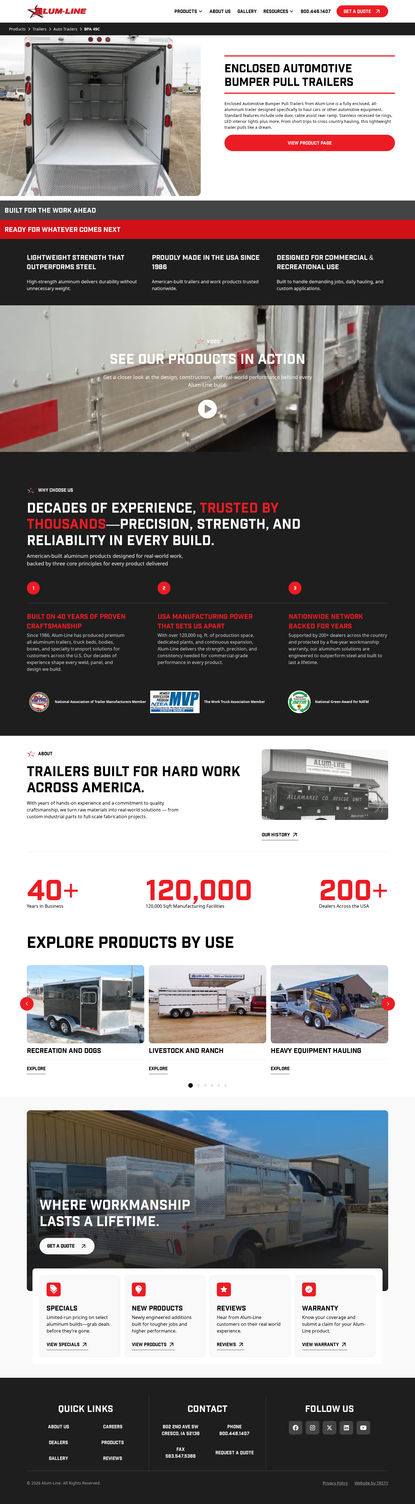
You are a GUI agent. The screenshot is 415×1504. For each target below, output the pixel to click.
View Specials (63, 1344)
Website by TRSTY (371, 1483)
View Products (149, 1344)
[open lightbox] (100, 115)
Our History (276, 834)
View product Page (310, 142)
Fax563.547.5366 (180, 1452)
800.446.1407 (316, 11)
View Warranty (320, 1344)
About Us (220, 11)
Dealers (58, 1442)
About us (58, 1426)
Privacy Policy (335, 1483)
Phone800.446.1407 (234, 1430)
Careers (113, 1426)
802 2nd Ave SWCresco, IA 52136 (181, 1430)
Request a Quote (234, 1452)
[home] (56, 11)
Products (112, 1442)
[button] (188, 11)
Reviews (226, 1344)
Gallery (247, 11)
